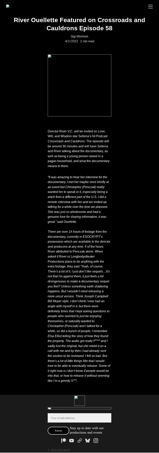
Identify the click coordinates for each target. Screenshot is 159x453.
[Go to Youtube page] (71, 440)
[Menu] (150, 6)
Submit (58, 430)
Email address (57, 411)
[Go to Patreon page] (63, 440)
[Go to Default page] (79, 440)
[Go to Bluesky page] (87, 440)
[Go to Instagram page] (95, 440)
